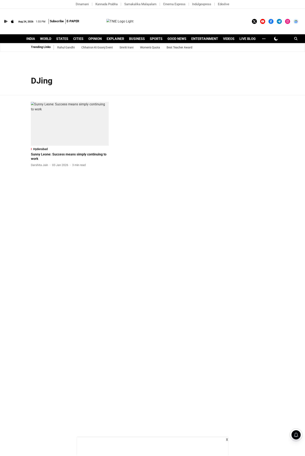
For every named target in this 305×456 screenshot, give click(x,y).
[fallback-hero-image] (70, 124)
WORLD (45, 39)
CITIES (78, 39)
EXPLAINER (115, 39)
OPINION (95, 39)
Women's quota (150, 47)
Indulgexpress (201, 4)
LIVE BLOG (247, 39)
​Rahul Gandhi (66, 47)
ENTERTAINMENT (204, 39)
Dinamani (82, 4)
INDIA (30, 39)
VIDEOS (228, 39)
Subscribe (57, 21)
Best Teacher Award (179, 47)
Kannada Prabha (106, 4)
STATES (62, 39)
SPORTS (156, 39)
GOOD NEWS (176, 39)
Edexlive (223, 4)
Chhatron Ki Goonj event (97, 47)
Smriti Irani (126, 47)
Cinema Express (174, 4)
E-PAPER (73, 21)
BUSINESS (137, 39)
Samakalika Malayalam (140, 4)
